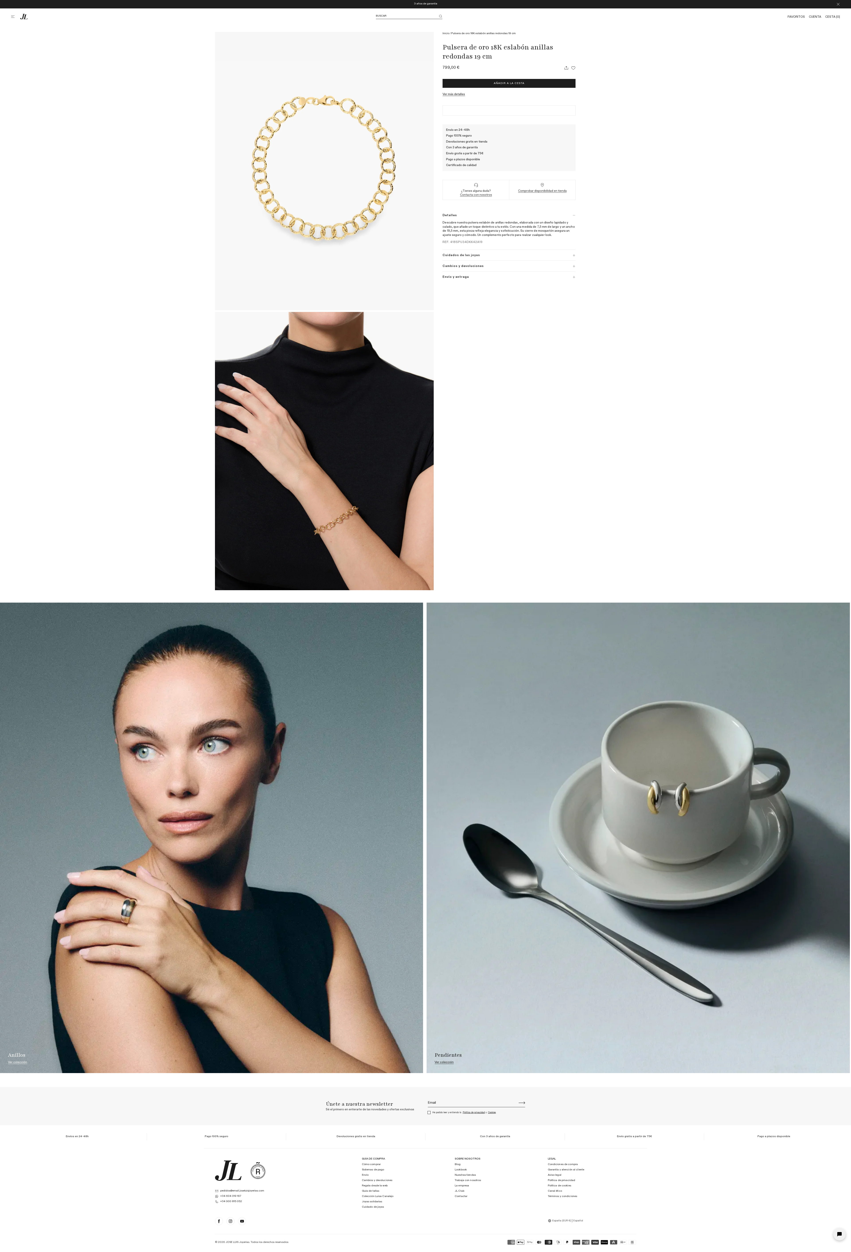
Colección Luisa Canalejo (378, 1196)
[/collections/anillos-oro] (211, 838)
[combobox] (560, 1220)
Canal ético (555, 1191)
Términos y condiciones (562, 1196)
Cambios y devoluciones (377, 1180)
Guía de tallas (370, 1191)
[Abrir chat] (839, 1234)
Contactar (461, 1196)
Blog (458, 1164)
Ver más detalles (454, 94)
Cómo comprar (371, 1164)
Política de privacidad (474, 1112)
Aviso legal (554, 1175)
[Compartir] (566, 68)
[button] (15, 16)
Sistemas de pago (373, 1169)
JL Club (459, 1191)
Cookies (492, 1112)
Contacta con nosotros (476, 195)
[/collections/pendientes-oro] (638, 838)
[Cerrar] (838, 4)
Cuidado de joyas (373, 1207)
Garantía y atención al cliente (566, 1169)
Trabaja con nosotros (468, 1180)
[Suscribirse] (522, 1102)
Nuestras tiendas (465, 1175)
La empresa (462, 1185)
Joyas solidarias (372, 1201)
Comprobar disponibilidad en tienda (542, 190)
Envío (365, 1175)
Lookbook (461, 1169)
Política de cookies (559, 1185)
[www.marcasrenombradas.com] (258, 1170)
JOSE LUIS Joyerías (237, 1242)
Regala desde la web (375, 1185)
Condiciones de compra (563, 1164)
